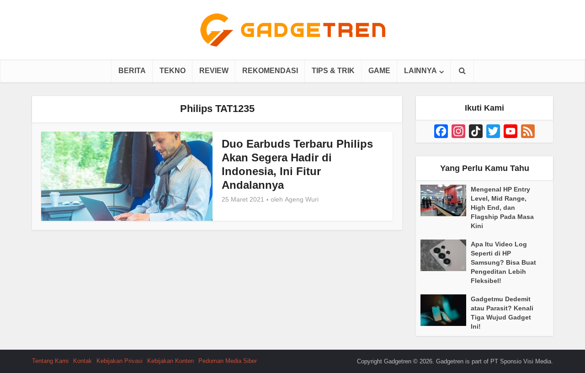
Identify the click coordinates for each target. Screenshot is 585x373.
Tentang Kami (50, 360)
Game (379, 71)
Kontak (82, 360)
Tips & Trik (333, 71)
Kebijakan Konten (170, 360)
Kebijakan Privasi (119, 360)
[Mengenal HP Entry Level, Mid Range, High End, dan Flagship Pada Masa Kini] (445, 200)
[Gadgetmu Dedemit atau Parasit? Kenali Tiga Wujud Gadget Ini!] (445, 310)
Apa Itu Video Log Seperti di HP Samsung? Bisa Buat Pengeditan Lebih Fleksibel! (503, 262)
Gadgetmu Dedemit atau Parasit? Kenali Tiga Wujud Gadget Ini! (502, 312)
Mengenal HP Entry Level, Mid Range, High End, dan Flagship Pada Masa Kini (502, 207)
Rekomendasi (270, 71)
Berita (132, 71)
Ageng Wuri (302, 199)
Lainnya (420, 71)
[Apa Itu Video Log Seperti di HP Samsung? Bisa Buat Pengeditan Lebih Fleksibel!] (445, 255)
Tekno (173, 71)
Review (214, 71)
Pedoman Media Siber (227, 360)
